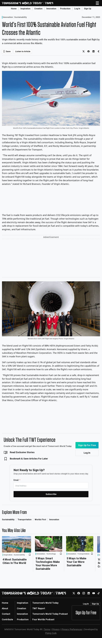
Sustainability (20, 17)
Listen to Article (22, 51)
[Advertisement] (51, 258)
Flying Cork (50, 633)
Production (65, 8)
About (5, 608)
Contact (6, 614)
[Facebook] (78, 593)
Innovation (51, 8)
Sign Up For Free (87, 445)
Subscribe (51, 494)
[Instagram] (83, 593)
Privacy (56, 629)
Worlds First (40, 519)
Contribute (7, 619)
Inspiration (25, 8)
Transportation (24, 519)
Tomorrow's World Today (45, 603)
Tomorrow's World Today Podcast (50, 614)
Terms (47, 629)
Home (14, 8)
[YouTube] (93, 593)
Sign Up (87, 8)
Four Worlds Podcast (43, 619)
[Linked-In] (88, 593)
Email (16, 480)
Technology (51, 554)
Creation (38, 8)
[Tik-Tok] (98, 593)
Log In (77, 8)
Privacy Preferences (71, 629)
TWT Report (38, 608)
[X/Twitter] (73, 593)
